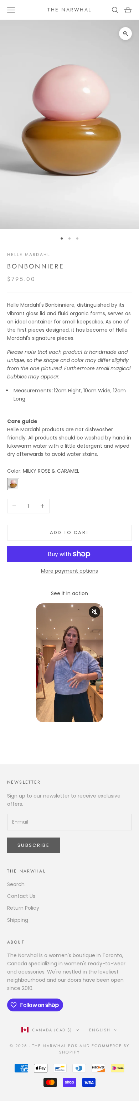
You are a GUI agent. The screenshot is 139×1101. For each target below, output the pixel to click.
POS (73, 1046)
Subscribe (33, 845)
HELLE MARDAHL (28, 254)
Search (16, 884)
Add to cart (69, 532)
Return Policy (23, 907)
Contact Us (21, 896)
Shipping (17, 920)
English (99, 1030)
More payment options (69, 570)
